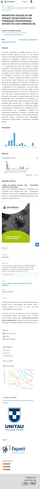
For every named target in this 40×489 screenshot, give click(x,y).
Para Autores (6, 353)
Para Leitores (6, 350)
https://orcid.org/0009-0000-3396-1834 (13, 34)
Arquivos (9, 6)
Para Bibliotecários (8, 356)
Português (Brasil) (10, 333)
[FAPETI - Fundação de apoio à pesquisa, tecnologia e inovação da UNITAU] (14, 453)
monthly (36, 175)
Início (3, 6)
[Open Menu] (2, 2)
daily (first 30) (29, 175)
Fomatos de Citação (8, 274)
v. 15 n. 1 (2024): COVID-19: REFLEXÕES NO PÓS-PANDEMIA (18, 8)
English (6, 336)
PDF (5, 248)
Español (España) (9, 339)
